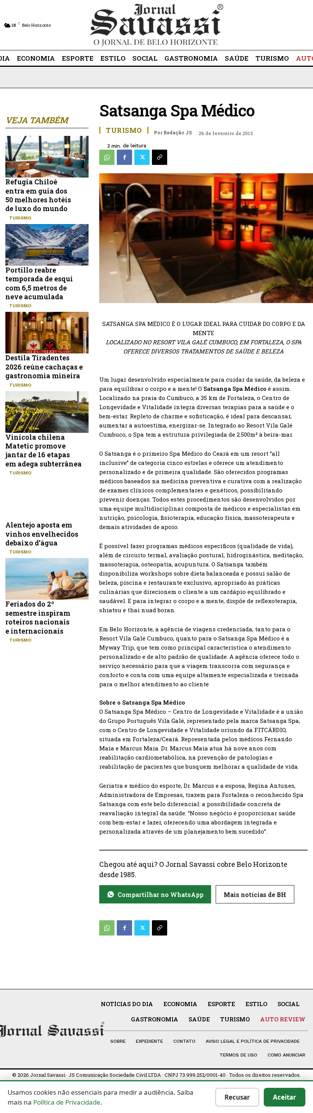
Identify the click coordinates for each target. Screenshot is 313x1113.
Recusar (237, 1097)
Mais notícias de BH (255, 894)
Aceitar (284, 1097)
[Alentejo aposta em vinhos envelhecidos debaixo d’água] (47, 500)
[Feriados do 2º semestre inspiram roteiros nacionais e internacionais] (47, 579)
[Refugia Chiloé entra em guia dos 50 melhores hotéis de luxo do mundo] (47, 156)
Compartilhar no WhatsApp (160, 894)
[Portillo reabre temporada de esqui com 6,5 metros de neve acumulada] (47, 245)
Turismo (20, 218)
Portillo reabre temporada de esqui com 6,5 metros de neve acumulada (39, 283)
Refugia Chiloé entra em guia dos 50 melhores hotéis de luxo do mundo (38, 195)
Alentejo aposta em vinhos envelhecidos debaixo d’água (41, 533)
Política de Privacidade (66, 1102)
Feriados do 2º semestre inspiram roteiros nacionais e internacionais (37, 617)
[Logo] (156, 25)
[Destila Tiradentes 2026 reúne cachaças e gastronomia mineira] (47, 332)
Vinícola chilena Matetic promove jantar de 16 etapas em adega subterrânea (43, 450)
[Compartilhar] (159, 157)
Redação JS (177, 132)
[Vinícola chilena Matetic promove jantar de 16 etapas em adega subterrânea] (47, 412)
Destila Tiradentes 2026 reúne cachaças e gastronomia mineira (44, 366)
